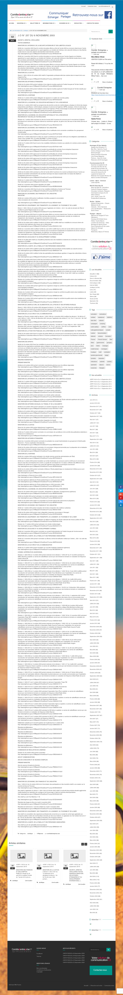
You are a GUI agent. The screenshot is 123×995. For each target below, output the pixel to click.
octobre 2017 (94, 413)
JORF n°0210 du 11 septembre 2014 (101, 388)
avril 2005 (93, 797)
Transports (94, 230)
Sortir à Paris (95, 210)
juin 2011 (92, 567)
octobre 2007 (94, 712)
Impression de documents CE (99, 170)
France (93, 339)
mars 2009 (93, 656)
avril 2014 (93, 456)
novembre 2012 (94, 511)
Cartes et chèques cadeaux (99, 189)
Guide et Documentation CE (99, 168)
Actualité (92, 274)
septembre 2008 (94, 676)
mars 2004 (93, 840)
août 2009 (93, 640)
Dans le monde (94, 278)
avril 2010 (93, 613)
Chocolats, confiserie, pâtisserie (100, 191)
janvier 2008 (93, 702)
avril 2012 (93, 534)
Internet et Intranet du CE (98, 172)
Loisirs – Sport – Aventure (98, 181)
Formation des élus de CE (98, 167)
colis (110, 327)
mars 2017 (93, 436)
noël (100, 352)
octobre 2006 (94, 738)
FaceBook (40, 953)
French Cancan (102, 339)
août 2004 (93, 824)
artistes (93, 317)
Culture (92, 276)
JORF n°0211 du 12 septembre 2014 (101, 386)
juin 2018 (92, 400)
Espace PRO (78, 23)
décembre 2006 (94, 732)
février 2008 (93, 699)
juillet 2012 (93, 525)
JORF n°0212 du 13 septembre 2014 (75, 865)
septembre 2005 (94, 781)
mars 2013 (93, 498)
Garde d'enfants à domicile (99, 154)
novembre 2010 (94, 590)
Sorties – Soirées (95, 201)
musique (93, 352)
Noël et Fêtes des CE (96, 185)
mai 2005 (92, 794)
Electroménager (95, 153)
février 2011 (93, 580)
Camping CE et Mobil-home (99, 219)
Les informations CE (104, 6)
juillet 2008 (93, 682)
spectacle (93, 365)
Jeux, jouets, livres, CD (98, 196)
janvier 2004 (93, 847)
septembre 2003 (94, 860)
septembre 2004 (94, 820)
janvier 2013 (93, 505)
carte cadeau (95, 327)
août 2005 (93, 784)
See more (104, 76)
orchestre (107, 352)
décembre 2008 (94, 666)
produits (93, 358)
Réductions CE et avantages (99, 160)
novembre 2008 (94, 669)
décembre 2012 (94, 508)
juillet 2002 (93, 906)
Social (91, 299)
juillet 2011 (93, 564)
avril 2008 (93, 692)
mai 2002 (92, 912)
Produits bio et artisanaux (98, 198)
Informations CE (48, 23)
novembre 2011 (94, 551)
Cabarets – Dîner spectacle (99, 207)
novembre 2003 (94, 853)
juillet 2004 (93, 827)
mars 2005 (93, 801)
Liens (91, 290)
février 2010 (93, 620)
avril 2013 (93, 495)
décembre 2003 (94, 850)
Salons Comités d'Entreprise (99, 177)
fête (111, 339)
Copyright (40, 972)
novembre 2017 (94, 410)
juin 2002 (92, 909)
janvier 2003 (93, 886)
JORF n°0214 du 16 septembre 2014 (22, 865)
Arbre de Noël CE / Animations (100, 187)
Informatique (93, 283)
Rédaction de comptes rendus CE (101, 176)
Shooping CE (21, 23)
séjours (101, 365)
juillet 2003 (93, 866)
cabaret (101, 320)
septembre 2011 (94, 557)
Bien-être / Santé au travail (99, 149)
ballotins (109, 317)
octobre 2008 (94, 673)
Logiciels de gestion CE (98, 174)
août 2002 (93, 903)
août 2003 (93, 863)
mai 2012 (92, 531)
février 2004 (93, 843)
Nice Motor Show (97, 57)
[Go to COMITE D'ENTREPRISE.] (10, 30)
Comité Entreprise (98, 50)
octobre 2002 (94, 896)
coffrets (103, 327)
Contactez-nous (92, 6)
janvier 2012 (93, 544)
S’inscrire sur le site (96, 985)
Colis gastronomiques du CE (99, 193)
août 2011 (93, 561)
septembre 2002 (94, 899)
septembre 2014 (94, 439)
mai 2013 (92, 492)
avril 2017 (93, 433)
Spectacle (92, 301)
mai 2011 (92, 571)
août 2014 (93, 442)
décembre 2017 (94, 406)
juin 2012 (92, 528)
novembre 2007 (94, 709)
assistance (101, 317)
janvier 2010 (93, 623)
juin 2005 (92, 791)
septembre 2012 (94, 518)
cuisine (93, 333)
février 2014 (93, 462)
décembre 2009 (94, 626)
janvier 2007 (93, 728)
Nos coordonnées (42, 968)
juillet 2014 (93, 446)
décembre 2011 (94, 548)
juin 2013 (92, 488)
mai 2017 (92, 429)
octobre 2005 (94, 778)
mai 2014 (92, 452)
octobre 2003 (94, 856)
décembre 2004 (94, 810)
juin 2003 (92, 870)
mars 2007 (93, 722)
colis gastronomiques (97, 330)
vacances (93, 368)
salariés (102, 361)
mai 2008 (92, 689)
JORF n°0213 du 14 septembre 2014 (49, 865)
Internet (92, 285)
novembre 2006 (94, 735)
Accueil (83, 6)
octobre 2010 (94, 594)
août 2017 (93, 419)
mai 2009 (92, 649)
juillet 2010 (93, 603)
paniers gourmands (96, 355)
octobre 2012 (94, 515)
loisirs (98, 346)
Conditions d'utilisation (44, 970)
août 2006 (93, 745)
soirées (109, 361)
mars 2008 (93, 695)
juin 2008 (92, 686)
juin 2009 (92, 646)
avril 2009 (93, 653)
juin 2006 (92, 751)
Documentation (94, 280)
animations (103, 314)
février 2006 (93, 764)
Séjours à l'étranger (97, 228)
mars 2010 (93, 617)
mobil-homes (94, 349)
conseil (108, 330)
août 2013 (93, 482)
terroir (108, 365)
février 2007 (93, 725)
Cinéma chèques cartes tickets (100, 151)
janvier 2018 (93, 403)
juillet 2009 (93, 643)
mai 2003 (92, 873)
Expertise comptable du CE (99, 165)
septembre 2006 (94, 742)
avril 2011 (93, 574)
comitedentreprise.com (53, 833)
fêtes (92, 342)
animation (94, 314)
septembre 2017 (94, 416)
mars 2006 (93, 761)
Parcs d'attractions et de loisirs (100, 226)
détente (93, 336)
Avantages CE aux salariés (98, 145)
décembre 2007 (94, 705)
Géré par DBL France (15, 984)
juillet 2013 (93, 485)
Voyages (101, 368)
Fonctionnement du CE (97, 163)
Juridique (30, 833)
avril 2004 (93, 837)
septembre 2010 (94, 597)
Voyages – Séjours (95, 213)
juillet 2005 (93, 787)
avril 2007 (93, 718)
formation (108, 336)
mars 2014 (93, 459)
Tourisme (92, 303)
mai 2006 (92, 755)
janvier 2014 (93, 465)
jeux (92, 346)
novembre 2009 (94, 630)
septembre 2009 (94, 636)
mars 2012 (93, 538)
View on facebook (107, 82)
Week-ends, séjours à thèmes (100, 232)
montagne (104, 349)
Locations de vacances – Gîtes (100, 223)
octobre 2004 (94, 817)
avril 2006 (93, 758)
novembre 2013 (94, 472)
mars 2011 (93, 577)
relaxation (101, 358)
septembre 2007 (94, 715)
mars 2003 (93, 879)
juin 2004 (92, 830)
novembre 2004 (94, 814)
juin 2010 (92, 607)
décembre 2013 (94, 469)
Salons (92, 296)
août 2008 (93, 679)
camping (102, 323)
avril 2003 (93, 876)
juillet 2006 (93, 748)
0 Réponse (40, 833)
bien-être (93, 320)
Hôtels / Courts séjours (97, 221)
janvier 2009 (93, 663)
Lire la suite (28, 880)
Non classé (93, 294)
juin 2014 (92, 449)
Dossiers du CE (64, 23)
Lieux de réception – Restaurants (101, 209)
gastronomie (100, 342)
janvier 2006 (93, 768)
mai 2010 (92, 610)
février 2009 (93, 659)
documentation (102, 333)
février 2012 (93, 541)
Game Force (96, 119)
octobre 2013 (94, 475)
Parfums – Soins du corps (98, 158)
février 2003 (93, 883)
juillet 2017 (93, 423)
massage (105, 346)
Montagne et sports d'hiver (99, 224)
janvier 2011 (93, 584)
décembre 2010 (94, 587)
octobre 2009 (94, 633)
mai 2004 (92, 834)
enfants (100, 336)
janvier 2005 (93, 807)
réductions (94, 361)
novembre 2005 (94, 774)
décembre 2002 (94, 889)
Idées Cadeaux (95, 195)
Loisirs (92, 292)
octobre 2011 (94, 554)
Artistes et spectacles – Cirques (100, 203)
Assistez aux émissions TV (98, 147)
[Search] (111, 31)
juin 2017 (92, 426)
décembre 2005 (94, 771)
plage (106, 355)
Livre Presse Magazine (97, 156)
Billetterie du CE (95, 205)
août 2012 (93, 521)
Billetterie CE (35, 23)
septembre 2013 (94, 479)
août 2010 (93, 600)
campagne (94, 323)
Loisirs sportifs (95, 182)
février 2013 (93, 502)
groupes (109, 342)
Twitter (39, 956)
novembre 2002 (94, 893)
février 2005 (93, 804)
